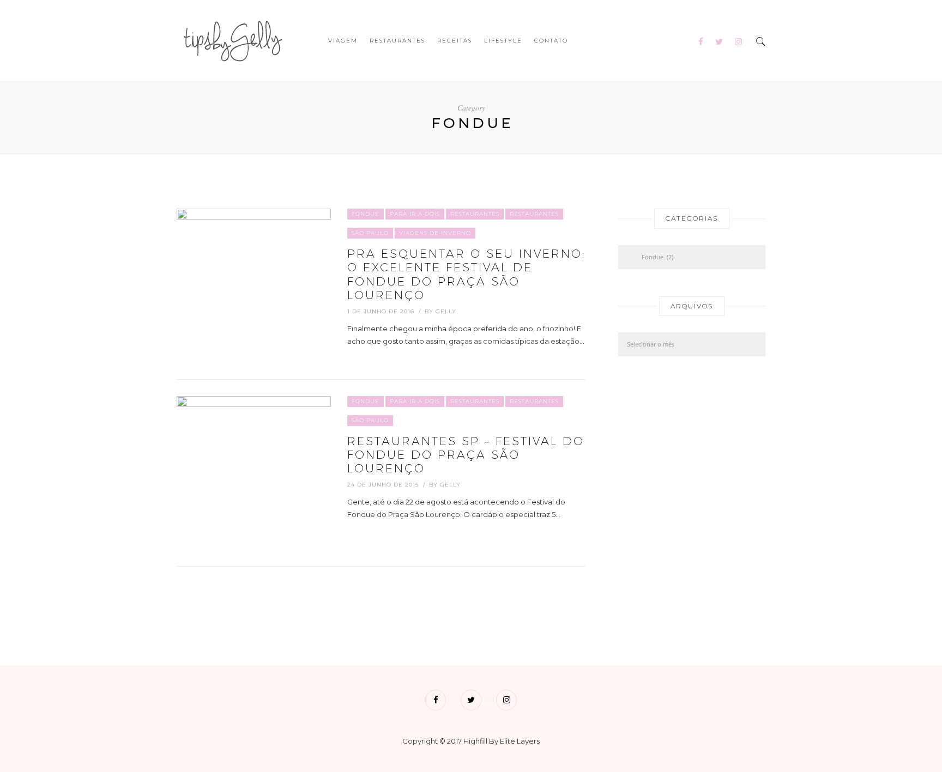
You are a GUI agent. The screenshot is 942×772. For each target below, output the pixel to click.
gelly (446, 311)
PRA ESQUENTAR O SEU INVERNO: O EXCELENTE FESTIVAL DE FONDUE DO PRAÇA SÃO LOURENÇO (466, 274)
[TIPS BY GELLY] (231, 39)
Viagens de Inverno (435, 232)
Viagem (343, 40)
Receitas (454, 40)
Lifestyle (503, 40)
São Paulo (370, 232)
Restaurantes (397, 40)
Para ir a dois (415, 213)
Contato (551, 40)
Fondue (365, 213)
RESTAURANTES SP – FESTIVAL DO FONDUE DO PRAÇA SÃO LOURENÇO (465, 454)
